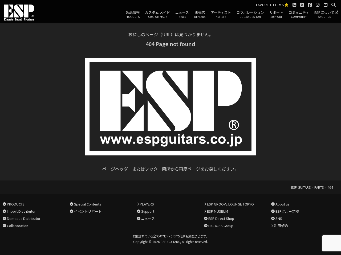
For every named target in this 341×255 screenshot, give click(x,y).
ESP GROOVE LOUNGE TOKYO (230, 204)
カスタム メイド (157, 14)
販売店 (199, 14)
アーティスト (221, 14)
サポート (276, 14)
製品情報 (132, 14)
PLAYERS (147, 204)
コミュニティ (299, 14)
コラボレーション (250, 14)
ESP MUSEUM (217, 211)
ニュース (182, 14)
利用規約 (281, 225)
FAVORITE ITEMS (270, 5)
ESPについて (324, 14)
